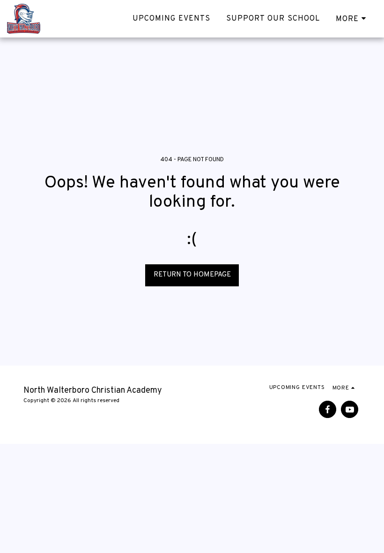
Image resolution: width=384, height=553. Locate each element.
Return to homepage (192, 274)
